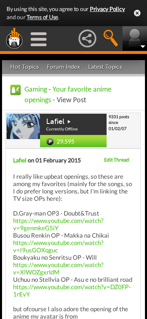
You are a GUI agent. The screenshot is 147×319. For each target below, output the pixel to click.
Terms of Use (42, 16)
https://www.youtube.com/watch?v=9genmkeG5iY (58, 224)
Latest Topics (105, 66)
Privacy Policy (107, 8)
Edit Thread (116, 160)
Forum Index (63, 66)
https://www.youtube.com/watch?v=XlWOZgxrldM (58, 268)
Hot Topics (24, 66)
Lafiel (55, 121)
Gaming (35, 90)
